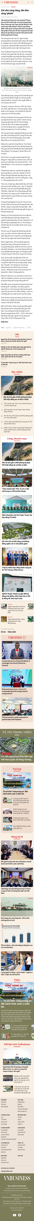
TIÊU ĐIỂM (4, 1100)
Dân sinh (3, 1158)
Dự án (3, 632)
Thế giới (3, 1104)
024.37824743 (18, 1210)
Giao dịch (4, 1122)
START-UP (20, 1143)
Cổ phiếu (4, 1119)
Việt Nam (3, 1102)
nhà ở (28, 327)
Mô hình (3, 1147)
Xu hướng (21, 1130)
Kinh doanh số (22, 1111)
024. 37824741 (11, 1168)
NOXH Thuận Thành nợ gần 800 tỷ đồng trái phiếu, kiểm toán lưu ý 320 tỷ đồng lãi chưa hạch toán (18, 430)
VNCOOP (20, 1155)
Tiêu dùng (4, 1132)
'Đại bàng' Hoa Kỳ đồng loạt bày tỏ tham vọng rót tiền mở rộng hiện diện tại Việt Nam (16, 891)
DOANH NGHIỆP (5, 1127)
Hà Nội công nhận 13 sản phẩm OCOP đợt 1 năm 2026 (21, 819)
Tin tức (13, 7)
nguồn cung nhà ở (18, 327)
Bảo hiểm (20, 1106)
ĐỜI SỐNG (4, 1155)
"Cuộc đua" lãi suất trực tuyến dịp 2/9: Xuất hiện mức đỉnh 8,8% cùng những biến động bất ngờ (22, 1089)
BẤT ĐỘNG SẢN (22, 1115)
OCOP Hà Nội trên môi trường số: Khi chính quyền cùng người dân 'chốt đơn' (21, 811)
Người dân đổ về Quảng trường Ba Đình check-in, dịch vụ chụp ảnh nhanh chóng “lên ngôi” (16, 340)
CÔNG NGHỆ (21, 1127)
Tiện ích (20, 1124)
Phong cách (5, 1162)
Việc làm (3, 1160)
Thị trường (4, 1130)
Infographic (17, 732)
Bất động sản (5, 7)
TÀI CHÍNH (20, 1100)
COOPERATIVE (5, 1143)
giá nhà (8, 327)
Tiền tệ (20, 1104)
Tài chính (10, 604)
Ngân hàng (21, 1102)
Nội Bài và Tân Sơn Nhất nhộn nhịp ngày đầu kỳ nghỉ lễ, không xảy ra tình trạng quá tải (16, 348)
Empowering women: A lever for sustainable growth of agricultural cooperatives (14, 691)
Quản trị (3, 1137)
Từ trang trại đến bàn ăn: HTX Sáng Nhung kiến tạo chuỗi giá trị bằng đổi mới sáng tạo (21, 801)
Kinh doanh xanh (6, 1149)
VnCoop (17, 769)
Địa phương (4, 1106)
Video (9, 732)
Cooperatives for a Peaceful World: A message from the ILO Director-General (16, 663)
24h (2, 1117)
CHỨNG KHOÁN (5, 1115)
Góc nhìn (4, 1124)
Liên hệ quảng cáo (7, 1171)
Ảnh (4, 732)
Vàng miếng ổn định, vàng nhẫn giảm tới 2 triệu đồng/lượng (16, 621)
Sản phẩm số (21, 1132)
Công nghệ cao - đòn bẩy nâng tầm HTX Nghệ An (20, 1035)
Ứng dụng (21, 1134)
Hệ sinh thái (21, 1149)
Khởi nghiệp (21, 1145)
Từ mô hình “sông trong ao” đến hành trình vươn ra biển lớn (16, 363)
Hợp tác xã (4, 1145)
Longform (27, 732)
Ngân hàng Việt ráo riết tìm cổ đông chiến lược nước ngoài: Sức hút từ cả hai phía (15, 356)
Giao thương (5, 1134)
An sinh (3, 1152)
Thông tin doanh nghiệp (8, 1139)
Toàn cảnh (12, 632)
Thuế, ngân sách (23, 1109)
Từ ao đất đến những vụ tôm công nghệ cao (22, 827)
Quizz (17, 735)
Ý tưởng (20, 1147)
